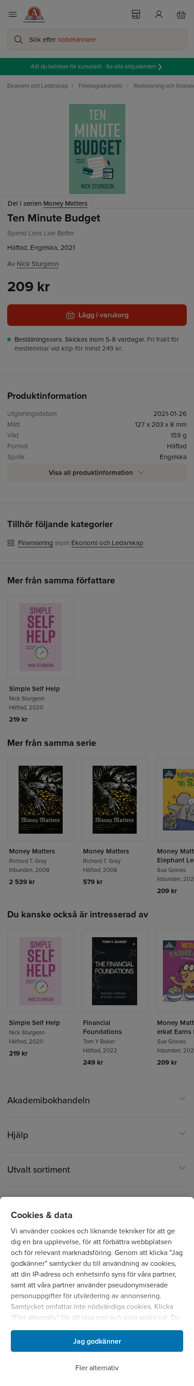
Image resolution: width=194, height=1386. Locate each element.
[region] (97, 1291)
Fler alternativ (97, 1368)
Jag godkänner (97, 1341)
